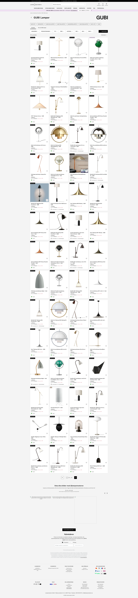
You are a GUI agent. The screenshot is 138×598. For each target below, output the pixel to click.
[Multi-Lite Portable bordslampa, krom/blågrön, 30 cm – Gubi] (59, 372)
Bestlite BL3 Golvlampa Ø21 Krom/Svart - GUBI (96, 204)
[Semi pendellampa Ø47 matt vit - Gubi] (98, 284)
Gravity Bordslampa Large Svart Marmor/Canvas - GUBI (77, 233)
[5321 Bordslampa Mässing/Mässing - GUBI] (79, 168)
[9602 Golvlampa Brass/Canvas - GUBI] (59, 51)
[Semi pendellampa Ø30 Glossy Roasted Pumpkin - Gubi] (98, 109)
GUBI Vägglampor (83, 24)
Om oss (69, 584)
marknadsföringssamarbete (85, 588)
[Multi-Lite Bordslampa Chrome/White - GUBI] (79, 51)
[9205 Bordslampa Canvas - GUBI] (98, 80)
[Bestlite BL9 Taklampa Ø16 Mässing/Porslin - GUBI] (79, 284)
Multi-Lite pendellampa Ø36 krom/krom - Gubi (98, 146)
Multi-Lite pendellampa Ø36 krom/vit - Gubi (59, 350)
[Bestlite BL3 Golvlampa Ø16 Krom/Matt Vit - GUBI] (98, 168)
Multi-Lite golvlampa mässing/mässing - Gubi (78, 116)
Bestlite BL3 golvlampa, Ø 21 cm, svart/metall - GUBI (77, 146)
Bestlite (33, 24)
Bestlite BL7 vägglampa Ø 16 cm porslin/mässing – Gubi (38, 87)
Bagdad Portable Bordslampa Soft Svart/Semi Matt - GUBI (97, 379)
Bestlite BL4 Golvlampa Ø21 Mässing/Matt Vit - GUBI (37, 408)
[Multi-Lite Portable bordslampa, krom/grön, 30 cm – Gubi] (98, 51)
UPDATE (84, 10)
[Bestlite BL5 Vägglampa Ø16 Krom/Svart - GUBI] (39, 197)
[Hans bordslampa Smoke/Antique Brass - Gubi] (79, 430)
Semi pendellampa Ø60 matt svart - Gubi (97, 321)
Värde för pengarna (100, 586)
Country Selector (69, 588)
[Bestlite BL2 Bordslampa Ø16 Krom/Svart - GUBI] (59, 226)
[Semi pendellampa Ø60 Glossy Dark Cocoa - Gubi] (98, 255)
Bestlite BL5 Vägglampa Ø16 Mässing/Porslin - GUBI (57, 116)
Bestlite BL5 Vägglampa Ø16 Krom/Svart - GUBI (37, 204)
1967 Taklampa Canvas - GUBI (37, 116)
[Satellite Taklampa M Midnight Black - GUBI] (59, 430)
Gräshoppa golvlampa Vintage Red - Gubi (38, 175)
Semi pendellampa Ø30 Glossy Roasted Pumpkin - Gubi (98, 116)
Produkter (33, 27)
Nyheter (89, 8)
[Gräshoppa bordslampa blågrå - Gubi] (39, 372)
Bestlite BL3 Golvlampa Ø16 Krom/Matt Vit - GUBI (98, 175)
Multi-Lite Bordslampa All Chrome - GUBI (38, 146)
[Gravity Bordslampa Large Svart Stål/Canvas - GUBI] (79, 401)
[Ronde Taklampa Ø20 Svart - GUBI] (98, 459)
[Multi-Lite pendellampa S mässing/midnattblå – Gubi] (79, 80)
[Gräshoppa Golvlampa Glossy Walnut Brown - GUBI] (79, 313)
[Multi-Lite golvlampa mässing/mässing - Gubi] (79, 109)
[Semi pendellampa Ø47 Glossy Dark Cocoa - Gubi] (39, 226)
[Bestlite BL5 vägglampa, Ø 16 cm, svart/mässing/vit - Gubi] (98, 401)
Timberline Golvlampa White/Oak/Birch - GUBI (59, 87)
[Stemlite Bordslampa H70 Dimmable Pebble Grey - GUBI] (98, 430)
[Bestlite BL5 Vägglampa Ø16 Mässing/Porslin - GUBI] (59, 109)
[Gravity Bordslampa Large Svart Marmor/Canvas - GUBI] (79, 226)
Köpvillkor (69, 586)
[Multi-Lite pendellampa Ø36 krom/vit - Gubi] (59, 343)
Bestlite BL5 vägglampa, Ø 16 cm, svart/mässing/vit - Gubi (97, 408)
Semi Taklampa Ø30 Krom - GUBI (38, 349)
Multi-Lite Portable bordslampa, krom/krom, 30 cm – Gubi (57, 291)
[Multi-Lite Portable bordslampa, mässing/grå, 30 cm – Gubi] (59, 168)
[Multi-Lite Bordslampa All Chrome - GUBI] (39, 138)
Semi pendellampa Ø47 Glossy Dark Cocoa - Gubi (38, 233)
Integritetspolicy (69, 587)
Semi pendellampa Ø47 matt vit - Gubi (98, 291)
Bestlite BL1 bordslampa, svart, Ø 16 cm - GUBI (78, 262)
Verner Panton (100, 585)
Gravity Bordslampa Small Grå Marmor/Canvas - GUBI (37, 58)
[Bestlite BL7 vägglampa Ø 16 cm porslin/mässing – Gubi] (39, 80)
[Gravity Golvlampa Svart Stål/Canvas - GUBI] (59, 197)
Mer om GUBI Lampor (42, 27)
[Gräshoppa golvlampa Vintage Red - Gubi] (39, 168)
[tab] (34, 31)
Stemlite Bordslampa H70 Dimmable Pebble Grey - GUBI (98, 437)
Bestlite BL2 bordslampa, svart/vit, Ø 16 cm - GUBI (78, 379)
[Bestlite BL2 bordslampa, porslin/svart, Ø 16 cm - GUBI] (39, 459)
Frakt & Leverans (69, 568)
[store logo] (36, 4)
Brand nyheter (85, 586)
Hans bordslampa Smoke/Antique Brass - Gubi (78, 437)
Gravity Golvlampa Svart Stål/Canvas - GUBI (59, 204)
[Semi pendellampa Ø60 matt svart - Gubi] (98, 313)
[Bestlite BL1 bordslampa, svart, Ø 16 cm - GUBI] (79, 255)
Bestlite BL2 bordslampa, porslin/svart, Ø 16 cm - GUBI (39, 466)
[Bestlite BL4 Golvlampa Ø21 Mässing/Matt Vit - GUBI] (39, 401)
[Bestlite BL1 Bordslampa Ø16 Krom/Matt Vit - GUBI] (79, 459)
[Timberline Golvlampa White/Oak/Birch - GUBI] (59, 80)
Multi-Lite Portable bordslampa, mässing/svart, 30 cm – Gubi (57, 262)
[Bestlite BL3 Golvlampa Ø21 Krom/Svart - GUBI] (98, 197)
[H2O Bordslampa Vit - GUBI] (59, 401)
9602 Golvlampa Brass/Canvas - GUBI (59, 57)
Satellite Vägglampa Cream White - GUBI (38, 437)
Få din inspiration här (68, 529)
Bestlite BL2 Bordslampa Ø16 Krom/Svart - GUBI (57, 233)
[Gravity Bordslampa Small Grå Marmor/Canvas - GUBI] (39, 51)
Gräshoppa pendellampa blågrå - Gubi (39, 291)
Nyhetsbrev (85, 568)
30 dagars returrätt (85, 569)
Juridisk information (69, 585)
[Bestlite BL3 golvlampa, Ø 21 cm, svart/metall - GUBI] (79, 138)
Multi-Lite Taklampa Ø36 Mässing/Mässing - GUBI (56, 146)
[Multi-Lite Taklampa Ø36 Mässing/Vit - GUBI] (59, 313)
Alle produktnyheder (100, 588)
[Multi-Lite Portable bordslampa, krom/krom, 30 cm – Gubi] (59, 284)
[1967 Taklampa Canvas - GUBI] (39, 109)
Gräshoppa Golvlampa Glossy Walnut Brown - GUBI (78, 321)
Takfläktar (59, 8)
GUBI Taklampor (61, 24)
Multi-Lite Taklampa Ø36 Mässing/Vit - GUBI (59, 321)
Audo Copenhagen (100, 584)
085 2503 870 (37, 568)
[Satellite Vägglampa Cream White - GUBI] (39, 430)
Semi (99, 24)
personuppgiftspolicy (83, 557)
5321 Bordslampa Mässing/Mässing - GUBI (78, 175)
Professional (100, 8)
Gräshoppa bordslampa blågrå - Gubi (39, 378)
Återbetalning (69, 570)
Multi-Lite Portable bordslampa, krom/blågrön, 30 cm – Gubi (57, 379)
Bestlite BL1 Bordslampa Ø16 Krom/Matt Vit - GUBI (76, 466)
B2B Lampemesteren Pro (85, 587)
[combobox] (69, 4)
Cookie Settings (84, 585)
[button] (47, 54)
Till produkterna (74, 10)
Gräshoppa (40, 24)
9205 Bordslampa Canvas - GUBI (97, 86)
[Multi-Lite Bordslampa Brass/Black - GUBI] (98, 343)
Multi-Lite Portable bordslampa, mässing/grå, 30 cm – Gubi (57, 175)
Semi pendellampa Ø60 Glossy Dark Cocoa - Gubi (97, 262)
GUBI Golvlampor (50, 24)
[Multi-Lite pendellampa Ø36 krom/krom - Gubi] (98, 138)
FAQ (37, 570)
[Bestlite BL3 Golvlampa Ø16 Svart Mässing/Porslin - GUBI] (59, 459)
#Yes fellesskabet (84, 584)
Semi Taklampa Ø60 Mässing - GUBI (78, 203)
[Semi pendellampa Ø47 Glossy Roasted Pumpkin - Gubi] (39, 255)
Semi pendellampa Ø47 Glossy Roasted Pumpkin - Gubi (39, 262)
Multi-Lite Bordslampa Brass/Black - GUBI (97, 350)
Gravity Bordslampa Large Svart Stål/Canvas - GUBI (77, 408)
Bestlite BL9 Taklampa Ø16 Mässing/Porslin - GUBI (76, 291)
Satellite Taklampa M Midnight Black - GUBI (59, 437)
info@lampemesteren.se (37, 569)
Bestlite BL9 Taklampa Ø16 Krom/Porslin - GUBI (37, 321)
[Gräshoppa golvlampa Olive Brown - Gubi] (79, 343)
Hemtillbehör (100, 587)
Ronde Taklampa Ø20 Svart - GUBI (97, 466)
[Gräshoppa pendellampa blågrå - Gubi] (39, 284)
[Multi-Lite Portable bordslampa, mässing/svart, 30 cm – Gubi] (59, 255)
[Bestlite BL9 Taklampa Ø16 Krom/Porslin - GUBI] (39, 313)
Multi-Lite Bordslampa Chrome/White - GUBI (78, 58)
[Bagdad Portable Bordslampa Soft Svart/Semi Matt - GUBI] (98, 372)
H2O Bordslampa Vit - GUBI (57, 407)
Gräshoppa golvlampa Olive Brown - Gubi (78, 350)
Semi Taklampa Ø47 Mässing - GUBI (97, 232)
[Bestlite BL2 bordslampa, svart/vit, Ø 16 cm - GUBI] (79, 372)
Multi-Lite (93, 24)
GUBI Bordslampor (72, 24)
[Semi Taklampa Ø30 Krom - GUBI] (39, 343)
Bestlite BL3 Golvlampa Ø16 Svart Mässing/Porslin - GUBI (58, 466)
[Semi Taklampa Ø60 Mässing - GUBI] (79, 197)
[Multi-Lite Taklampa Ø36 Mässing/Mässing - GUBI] (59, 138)
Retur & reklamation (69, 569)
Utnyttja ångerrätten (69, 571)
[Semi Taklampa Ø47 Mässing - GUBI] (98, 226)
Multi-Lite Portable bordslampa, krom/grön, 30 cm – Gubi (97, 58)
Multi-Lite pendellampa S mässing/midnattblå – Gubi (76, 87)
